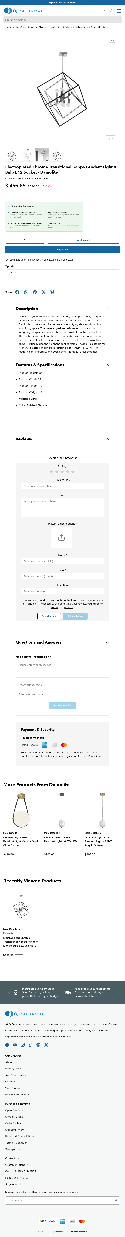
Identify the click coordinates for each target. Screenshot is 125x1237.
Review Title (62, 479)
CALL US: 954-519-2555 (20, 1171)
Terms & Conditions (17, 1142)
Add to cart (83, 240)
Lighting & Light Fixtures (61, 27)
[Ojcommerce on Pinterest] (39, 1043)
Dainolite (10, 178)
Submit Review (75, 616)
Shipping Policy (14, 1129)
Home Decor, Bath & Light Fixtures (30, 27)
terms (54, 607)
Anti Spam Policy (15, 1075)
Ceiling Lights (81, 27)
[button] (51, 471)
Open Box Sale (14, 1110)
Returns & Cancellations (19, 1136)
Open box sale (62, 2)
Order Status (13, 1123)
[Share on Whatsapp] (26, 292)
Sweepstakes (13, 1149)
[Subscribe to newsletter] (116, 1200)
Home (8, 27)
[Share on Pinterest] (34, 292)
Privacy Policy (13, 1068)
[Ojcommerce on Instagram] (23, 1043)
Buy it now (62, 249)
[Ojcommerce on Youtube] (15, 1043)
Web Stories (12, 1088)
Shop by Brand (14, 1116)
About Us (11, 1062)
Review (62, 494)
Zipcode (9, 266)
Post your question (62, 705)
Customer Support (16, 1164)
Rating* (62, 466)
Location (62, 585)
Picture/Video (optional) (62, 523)
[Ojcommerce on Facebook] (7, 1043)
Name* (62, 555)
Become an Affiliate (17, 1094)
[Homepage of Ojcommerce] (22, 11)
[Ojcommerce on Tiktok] (31, 1043)
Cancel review (49, 616)
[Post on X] (43, 292)
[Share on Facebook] (17, 292)
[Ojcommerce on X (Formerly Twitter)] (46, 1043)
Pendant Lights (98, 27)
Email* (62, 570)
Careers (10, 1081)
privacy (68, 607)
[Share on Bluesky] (52, 292)
